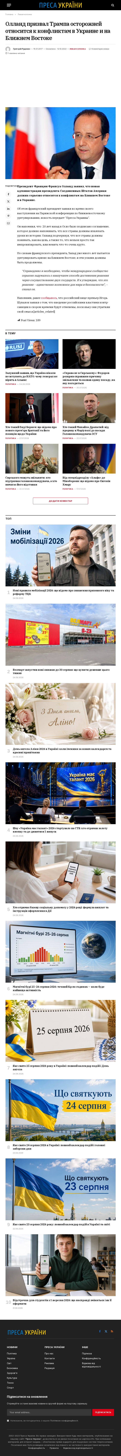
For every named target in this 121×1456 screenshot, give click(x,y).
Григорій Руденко (21, 49)
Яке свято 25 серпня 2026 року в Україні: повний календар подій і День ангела (61, 1067)
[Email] (8, 223)
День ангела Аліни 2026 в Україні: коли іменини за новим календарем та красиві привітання (62, 750)
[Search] (112, 5)
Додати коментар (60, 501)
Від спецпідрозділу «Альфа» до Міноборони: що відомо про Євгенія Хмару (86, 481)
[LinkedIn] (8, 209)
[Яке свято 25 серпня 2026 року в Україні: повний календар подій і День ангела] (61, 1031)
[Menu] (9, 5)
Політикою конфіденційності (64, 1420)
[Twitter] (8, 201)
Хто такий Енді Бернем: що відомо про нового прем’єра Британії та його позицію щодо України (31, 431)
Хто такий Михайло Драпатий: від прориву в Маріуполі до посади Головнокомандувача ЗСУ (86, 431)
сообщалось (49, 298)
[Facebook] (8, 194)
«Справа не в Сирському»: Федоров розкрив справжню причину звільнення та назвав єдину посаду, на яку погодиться (89, 378)
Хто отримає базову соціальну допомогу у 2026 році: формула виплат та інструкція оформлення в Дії (61, 909)
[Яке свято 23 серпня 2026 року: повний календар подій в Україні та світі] (61, 1189)
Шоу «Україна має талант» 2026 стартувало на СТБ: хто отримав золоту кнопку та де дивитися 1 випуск (60, 830)
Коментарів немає (100, 49)
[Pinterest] (8, 216)
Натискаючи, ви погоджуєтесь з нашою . (44, 1420)
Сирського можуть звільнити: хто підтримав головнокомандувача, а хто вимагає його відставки (31, 481)
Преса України (33, 1439)
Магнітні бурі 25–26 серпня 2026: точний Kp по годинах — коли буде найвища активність (58, 988)
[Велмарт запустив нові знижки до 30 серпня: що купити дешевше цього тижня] (61, 635)
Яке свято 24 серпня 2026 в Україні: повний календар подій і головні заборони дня (59, 1147)
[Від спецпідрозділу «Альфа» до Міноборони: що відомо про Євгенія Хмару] (89, 459)
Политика (10, 384)
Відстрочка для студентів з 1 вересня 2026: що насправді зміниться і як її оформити (62, 1302)
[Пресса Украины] (60, 5)
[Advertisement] (60, 79)
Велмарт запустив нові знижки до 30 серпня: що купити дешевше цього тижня (61, 671)
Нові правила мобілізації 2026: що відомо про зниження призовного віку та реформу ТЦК (63, 592)
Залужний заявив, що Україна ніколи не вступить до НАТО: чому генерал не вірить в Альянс (31, 376)
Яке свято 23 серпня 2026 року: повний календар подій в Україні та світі (61, 1224)
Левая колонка (78, 49)
